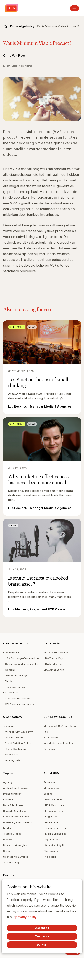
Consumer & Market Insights (22, 664)
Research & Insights (15, 845)
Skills (6, 851)
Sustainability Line (56, 845)
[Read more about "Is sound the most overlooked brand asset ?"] (42, 568)
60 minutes (11, 754)
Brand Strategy (12, 793)
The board (50, 856)
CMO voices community (19, 704)
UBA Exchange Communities (22, 658)
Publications (51, 737)
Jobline (48, 793)
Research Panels (15, 687)
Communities (11, 652)
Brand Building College (19, 743)
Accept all (42, 927)
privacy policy (25, 917)
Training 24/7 (12, 760)
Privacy (7, 839)
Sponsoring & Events (15, 856)
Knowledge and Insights (58, 743)
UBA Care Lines (53, 799)
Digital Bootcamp (15, 748)
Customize (42, 936)
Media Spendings (56, 833)
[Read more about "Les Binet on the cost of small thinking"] (42, 367)
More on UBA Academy (19, 731)
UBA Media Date (53, 664)
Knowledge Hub (21, 26)
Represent (50, 782)
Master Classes (14, 737)
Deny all (42, 944)
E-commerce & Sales (16, 816)
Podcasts (49, 748)
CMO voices (10, 692)
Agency (7, 782)
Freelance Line (54, 810)
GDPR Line (51, 822)
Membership (51, 788)
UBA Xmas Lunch (54, 669)
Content (10, 669)
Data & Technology (16, 675)
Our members (52, 851)
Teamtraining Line (56, 828)
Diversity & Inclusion (15, 810)
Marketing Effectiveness (17, 822)
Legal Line (51, 816)
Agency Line (52, 839)
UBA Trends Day (53, 658)
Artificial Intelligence (15, 788)
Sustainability (11, 862)
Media (9, 681)
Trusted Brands (12, 833)
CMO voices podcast (17, 698)
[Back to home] (11, 8)
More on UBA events (56, 652)
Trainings (8, 726)
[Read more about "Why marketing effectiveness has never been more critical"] (42, 466)
